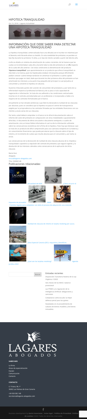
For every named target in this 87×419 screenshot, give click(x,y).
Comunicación (14, 373)
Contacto (12, 376)
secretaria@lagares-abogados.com (22, 396)
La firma (12, 365)
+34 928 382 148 (15, 393)
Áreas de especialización (18, 368)
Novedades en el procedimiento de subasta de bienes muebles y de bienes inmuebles (60, 306)
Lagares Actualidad (27, 23)
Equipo (11, 371)
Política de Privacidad (62, 413)
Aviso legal (48, 413)
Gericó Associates (35, 413)
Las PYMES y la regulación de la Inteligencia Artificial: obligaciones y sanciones (59, 291)
